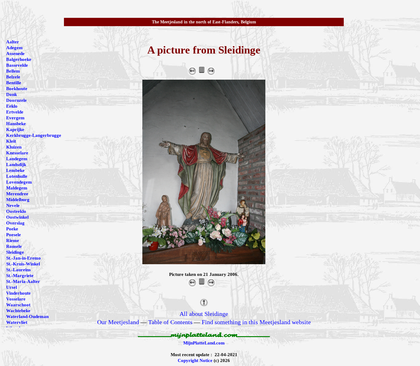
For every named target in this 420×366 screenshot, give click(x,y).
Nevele (13, 205)
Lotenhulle (16, 176)
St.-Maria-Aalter (23, 281)
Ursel (11, 287)
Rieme (12, 240)
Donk (11, 94)
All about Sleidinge (204, 313)
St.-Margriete (20, 275)
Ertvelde (14, 111)
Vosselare (16, 298)
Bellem (13, 71)
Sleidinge (15, 252)
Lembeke (15, 170)
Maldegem (16, 187)
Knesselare (17, 152)
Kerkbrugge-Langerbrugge (33, 135)
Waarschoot (18, 304)
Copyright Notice (195, 360)
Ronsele (14, 246)
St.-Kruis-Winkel (23, 263)
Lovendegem (19, 182)
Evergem (15, 117)
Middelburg (18, 199)
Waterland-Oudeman (27, 316)
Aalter (12, 41)
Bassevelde (17, 65)
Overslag (15, 223)
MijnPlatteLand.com (204, 342)
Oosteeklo (16, 211)
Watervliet (16, 322)
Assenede (15, 53)
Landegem (16, 158)
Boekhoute (16, 88)
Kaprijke (15, 129)
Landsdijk (16, 164)
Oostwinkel (17, 217)
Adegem (14, 47)
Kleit (11, 141)
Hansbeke (16, 123)
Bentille (13, 82)
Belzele (13, 76)
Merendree (17, 193)
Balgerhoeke (18, 59)
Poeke (12, 228)
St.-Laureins (18, 269)
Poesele (13, 234)
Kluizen (14, 147)
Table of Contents (170, 322)
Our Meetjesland (118, 322)
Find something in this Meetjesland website (256, 322)
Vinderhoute (18, 293)
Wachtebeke (18, 310)
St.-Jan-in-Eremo (23, 258)
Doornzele (16, 100)
